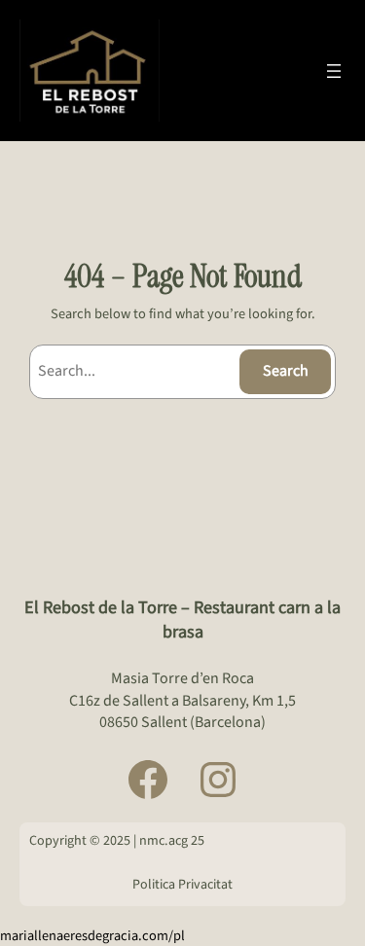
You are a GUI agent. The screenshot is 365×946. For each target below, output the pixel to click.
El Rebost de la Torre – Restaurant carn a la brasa (182, 619)
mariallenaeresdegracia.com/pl (92, 936)
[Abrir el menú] (334, 71)
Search (286, 371)
